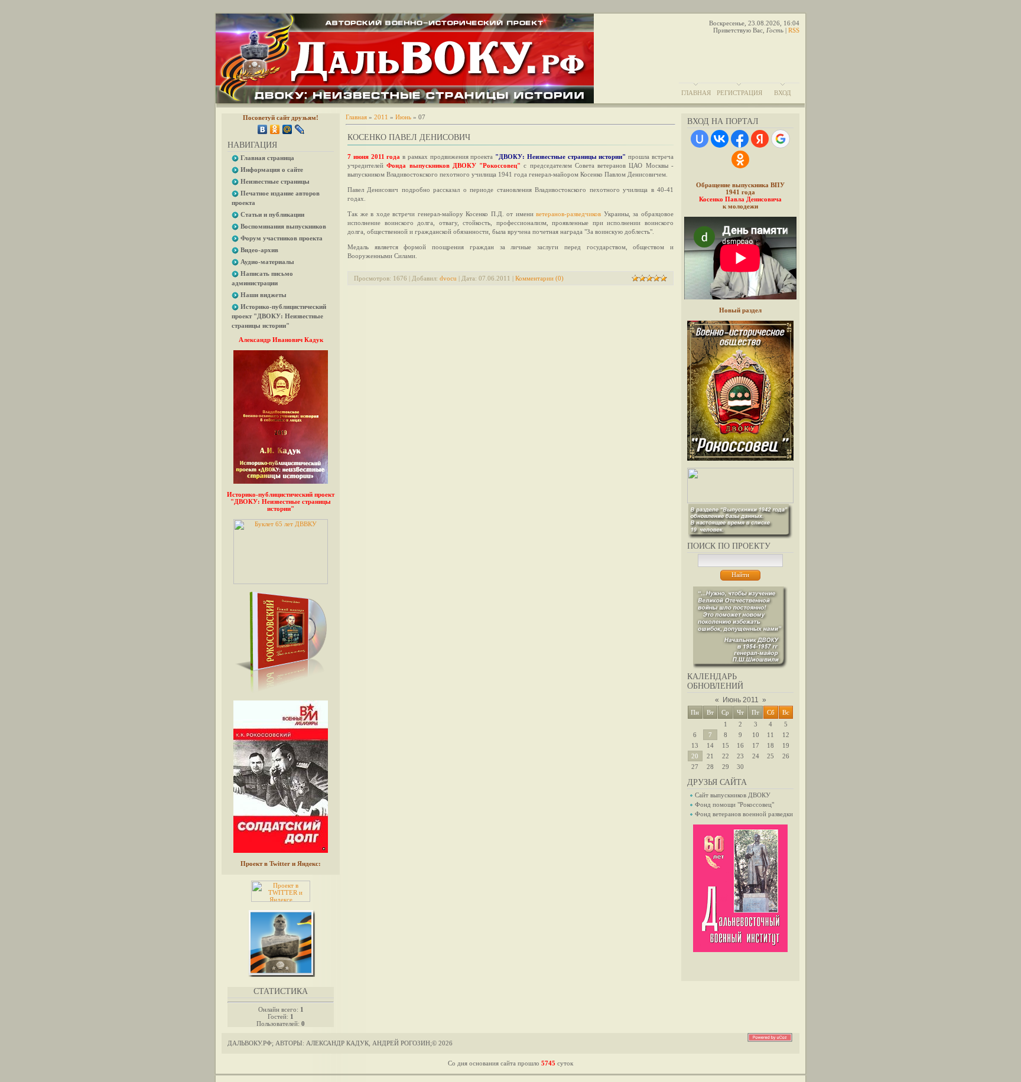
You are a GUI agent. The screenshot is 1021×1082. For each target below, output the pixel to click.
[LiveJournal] (300, 129)
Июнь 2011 (741, 700)
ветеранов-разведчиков (568, 213)
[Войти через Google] (780, 138)
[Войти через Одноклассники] (740, 159)
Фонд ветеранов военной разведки (744, 813)
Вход (782, 92)
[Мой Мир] (287, 129)
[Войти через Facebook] (740, 139)
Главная (696, 92)
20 (694, 756)
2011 (381, 116)
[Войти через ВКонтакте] (720, 139)
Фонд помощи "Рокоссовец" (734, 804)
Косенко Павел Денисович (408, 137)
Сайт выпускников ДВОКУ (732, 795)
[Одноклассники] (275, 129)
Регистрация (739, 92)
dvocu (448, 278)
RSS (793, 30)
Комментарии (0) (539, 278)
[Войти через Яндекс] (760, 139)
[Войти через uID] (699, 139)
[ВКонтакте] (262, 129)
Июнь (403, 116)
